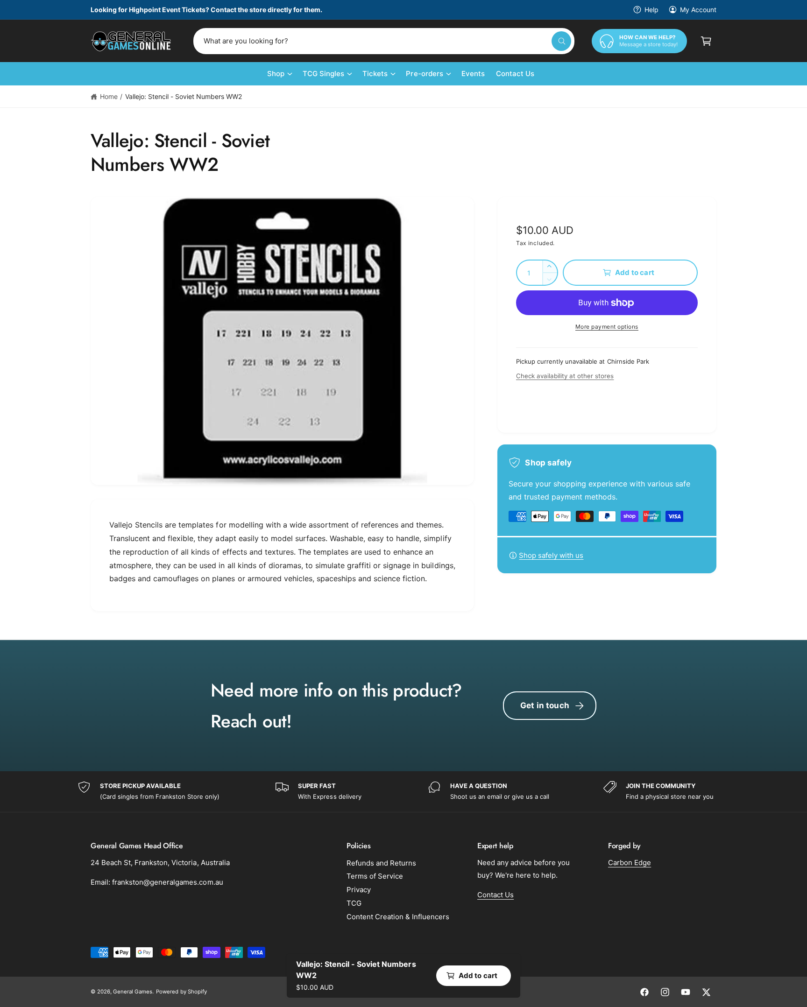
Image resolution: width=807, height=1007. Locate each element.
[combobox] (383, 41)
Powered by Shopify (181, 991)
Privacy (359, 889)
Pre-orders (424, 73)
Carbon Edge (629, 862)
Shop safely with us (551, 555)
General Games (132, 991)
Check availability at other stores (565, 376)
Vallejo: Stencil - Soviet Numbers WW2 (183, 96)
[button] (706, 41)
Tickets (375, 73)
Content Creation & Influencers (398, 916)
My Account (698, 10)
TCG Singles (323, 73)
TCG (354, 903)
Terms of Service (375, 876)
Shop (275, 73)
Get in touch (544, 705)
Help (651, 10)
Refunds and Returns (381, 863)
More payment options (606, 326)
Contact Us (495, 894)
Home (109, 96)
